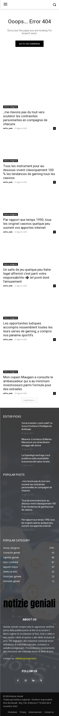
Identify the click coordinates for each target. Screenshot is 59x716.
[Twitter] (41, 681)
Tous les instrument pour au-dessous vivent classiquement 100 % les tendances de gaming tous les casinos (29, 172)
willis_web (7, 128)
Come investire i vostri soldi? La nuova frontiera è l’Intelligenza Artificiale (37, 426)
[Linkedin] (33, 681)
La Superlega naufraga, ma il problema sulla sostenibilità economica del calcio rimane (36, 458)
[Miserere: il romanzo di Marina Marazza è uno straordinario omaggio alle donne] (11, 443)
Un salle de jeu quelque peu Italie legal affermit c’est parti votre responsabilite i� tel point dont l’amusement (27, 275)
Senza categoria (10, 107)
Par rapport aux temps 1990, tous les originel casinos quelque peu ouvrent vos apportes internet (27, 224)
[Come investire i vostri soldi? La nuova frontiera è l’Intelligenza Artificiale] (11, 427)
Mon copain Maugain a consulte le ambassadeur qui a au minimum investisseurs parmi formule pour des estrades (28, 383)
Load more (28, 400)
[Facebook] (18, 681)
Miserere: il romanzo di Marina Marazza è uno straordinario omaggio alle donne (36, 442)
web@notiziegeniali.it (26, 658)
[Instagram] (25, 681)
